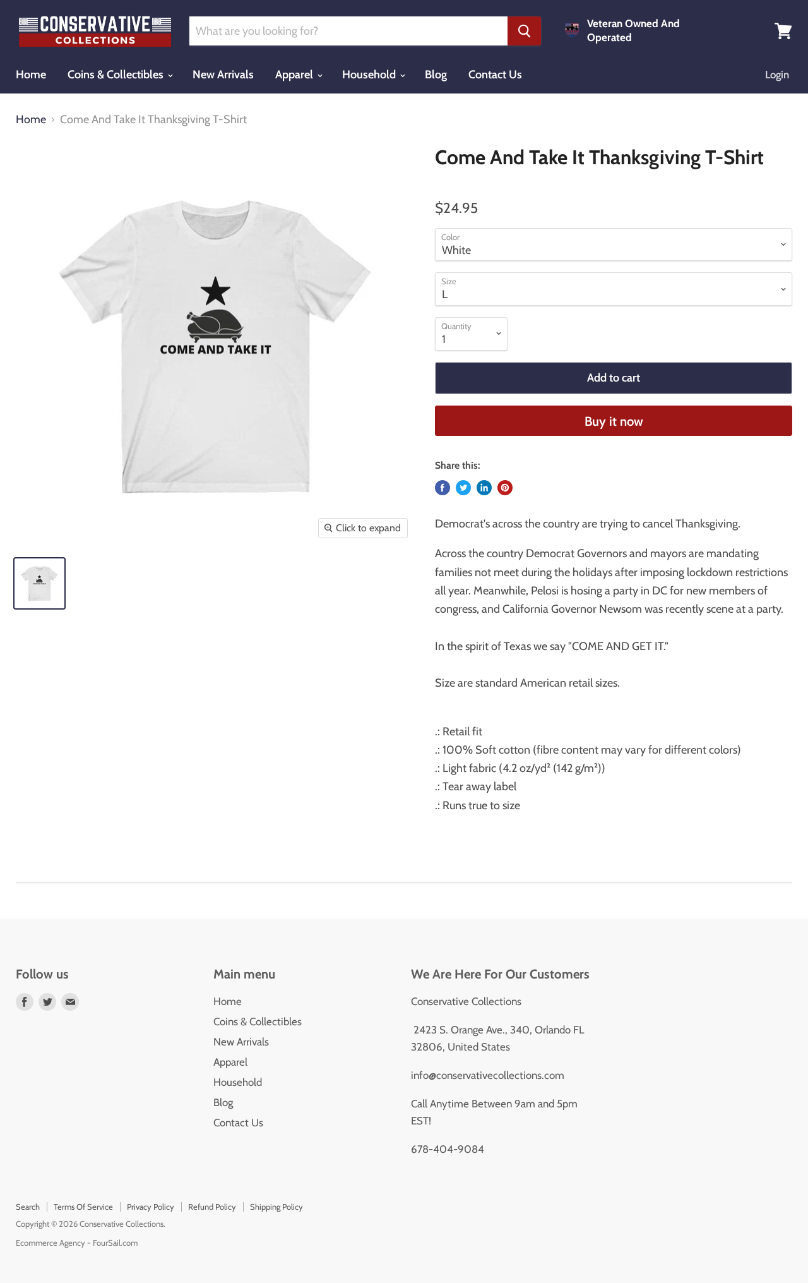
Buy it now (614, 421)
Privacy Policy (150, 1207)
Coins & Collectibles (117, 74)
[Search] (524, 30)
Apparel (295, 74)
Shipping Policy (276, 1207)
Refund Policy (212, 1207)
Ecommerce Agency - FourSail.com (77, 1243)
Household (370, 74)
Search (28, 1207)
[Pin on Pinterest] (505, 487)
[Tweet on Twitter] (463, 487)
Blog (436, 74)
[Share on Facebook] (442, 487)
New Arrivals (223, 74)
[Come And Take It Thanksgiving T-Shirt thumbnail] (39, 583)
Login (777, 74)
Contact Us (495, 74)
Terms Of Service (83, 1207)
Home (31, 74)
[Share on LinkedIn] (484, 487)
